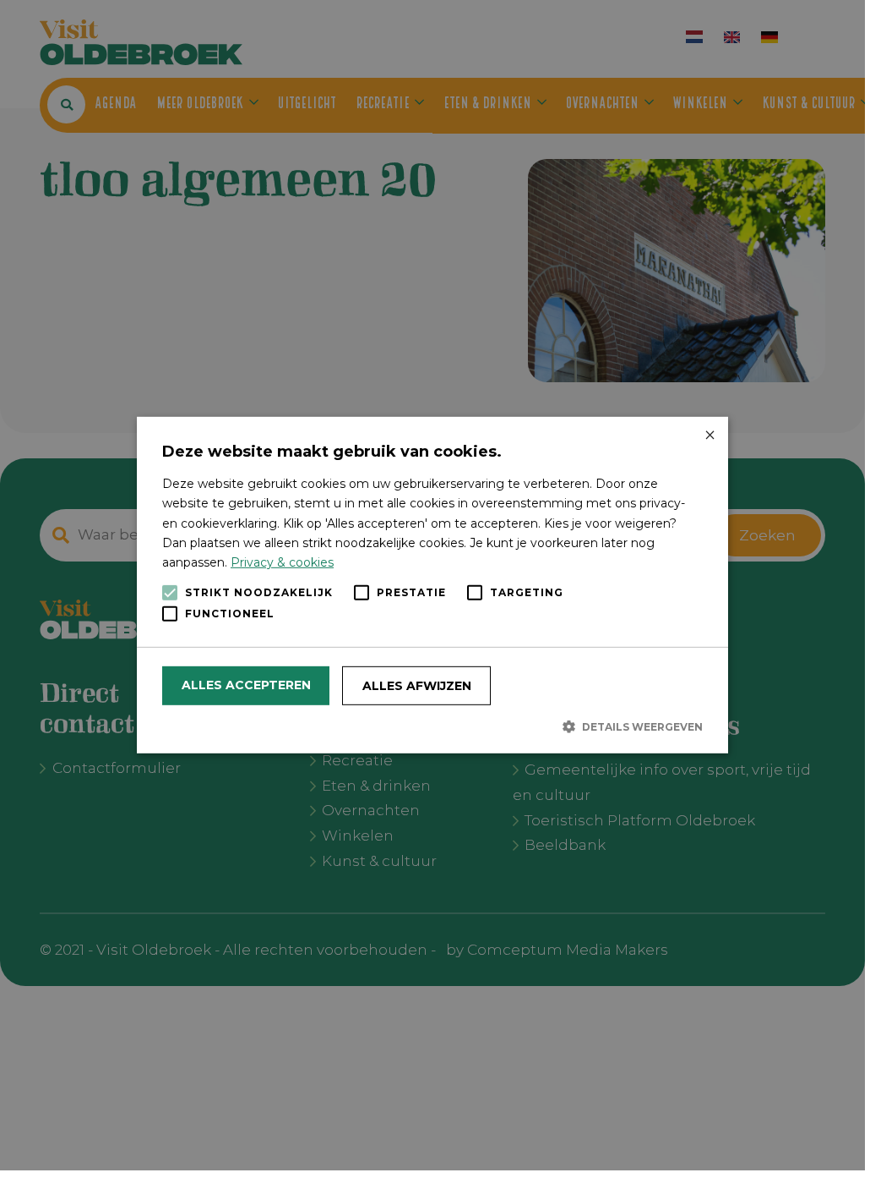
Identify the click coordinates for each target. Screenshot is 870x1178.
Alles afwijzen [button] (416, 685)
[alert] (432, 585)
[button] (432, 726)
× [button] (709, 436)
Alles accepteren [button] (246, 685)
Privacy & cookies (282, 562)
